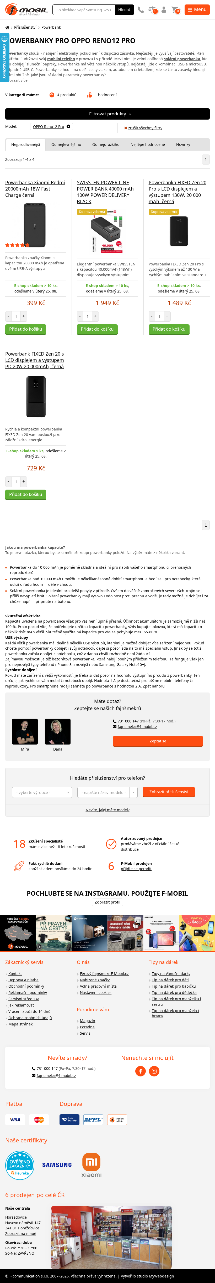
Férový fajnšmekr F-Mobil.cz (104, 973)
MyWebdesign (161, 1276)
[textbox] (42, 792)
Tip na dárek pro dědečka (174, 992)
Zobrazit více (16, 80)
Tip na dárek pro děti (170, 979)
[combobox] (42, 792)
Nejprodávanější (25, 144)
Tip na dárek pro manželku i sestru (176, 1001)
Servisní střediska (23, 998)
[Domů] (6, 27)
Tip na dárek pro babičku (174, 986)
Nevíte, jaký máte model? (108, 809)
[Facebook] (140, 1071)
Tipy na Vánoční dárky (171, 973)
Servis (85, 1033)
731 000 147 (146, 721)
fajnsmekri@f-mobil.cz (137, 726)
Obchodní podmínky (26, 986)
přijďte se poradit (136, 868)
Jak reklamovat (21, 1005)
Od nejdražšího (105, 144)
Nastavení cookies (95, 992)
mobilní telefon (61, 58)
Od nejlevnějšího (66, 144)
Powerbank (51, 27)
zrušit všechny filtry (145, 127)
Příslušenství (25, 27)
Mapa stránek (20, 1024)
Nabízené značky (95, 979)
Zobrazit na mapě (20, 1233)
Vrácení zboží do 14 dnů (29, 1011)
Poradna (87, 1026)
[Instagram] (154, 1071)
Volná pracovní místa (98, 986)
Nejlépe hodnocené (148, 144)
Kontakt (15, 973)
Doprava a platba (23, 979)
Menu (200, 9)
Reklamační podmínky (27, 992)
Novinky (183, 144)
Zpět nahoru (154, 686)
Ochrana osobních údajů (30, 1017)
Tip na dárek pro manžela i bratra (175, 1013)
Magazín (87, 1020)
